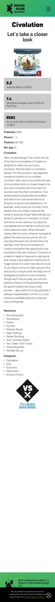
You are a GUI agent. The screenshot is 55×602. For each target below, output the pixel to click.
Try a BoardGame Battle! (27, 405)
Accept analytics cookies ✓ (34, 596)
